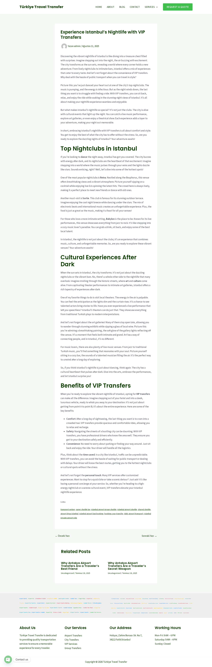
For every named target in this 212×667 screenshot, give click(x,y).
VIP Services (71, 643)
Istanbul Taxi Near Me (121, 608)
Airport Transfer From (24, 612)
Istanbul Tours (73, 598)
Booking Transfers (144, 612)
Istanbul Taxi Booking (173, 603)
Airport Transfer (23, 607)
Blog (122, 7)
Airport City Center (51, 603)
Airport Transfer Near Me (137, 608)
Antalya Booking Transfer (135, 603)
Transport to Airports (136, 612)
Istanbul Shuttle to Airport (153, 612)
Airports (165, 612)
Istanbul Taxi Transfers (178, 608)
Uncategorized (67, 573)
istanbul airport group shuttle (103, 509)
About (110, 7)
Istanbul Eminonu (67, 607)
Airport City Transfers (30, 603)
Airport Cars (89, 598)
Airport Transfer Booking (63, 603)
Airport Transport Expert (158, 608)
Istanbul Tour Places (88, 607)
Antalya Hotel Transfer (130, 598)
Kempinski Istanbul (52, 598)
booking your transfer (113, 513)
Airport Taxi (31, 598)
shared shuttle (144, 509)
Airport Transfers (74, 612)
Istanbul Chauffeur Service (153, 603)
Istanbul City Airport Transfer (183, 603)
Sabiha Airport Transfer (76, 603)
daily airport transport (133, 513)
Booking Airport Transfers (168, 608)
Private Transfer (129, 608)
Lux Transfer (170, 612)
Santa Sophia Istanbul (63, 598)
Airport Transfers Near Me (148, 608)
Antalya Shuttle (138, 598)
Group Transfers (73, 648)
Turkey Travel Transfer (169, 598)
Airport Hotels (41, 603)
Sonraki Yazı (149, 536)
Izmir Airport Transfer (115, 598)
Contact (135, 7)
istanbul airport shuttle (127, 509)
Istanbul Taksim (87, 603)
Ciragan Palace (81, 598)
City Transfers (72, 639)
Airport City (49, 612)
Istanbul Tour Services (95, 612)
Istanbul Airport (33, 607)
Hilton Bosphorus (97, 603)
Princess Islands (57, 612)
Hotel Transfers (144, 603)
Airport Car (161, 612)
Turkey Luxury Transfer (118, 603)
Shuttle (175, 612)
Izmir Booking (161, 598)
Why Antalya (71, 563)
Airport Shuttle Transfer (56, 607)
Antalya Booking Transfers (179, 598)
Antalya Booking (145, 598)
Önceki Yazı (62, 536)
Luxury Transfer (186, 612)
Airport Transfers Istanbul (38, 612)
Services (150, 7)
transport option (68, 509)
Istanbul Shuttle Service (163, 603)
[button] (156, 7)
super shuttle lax (83, 509)
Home (98, 7)
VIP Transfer (180, 612)
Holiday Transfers (128, 612)
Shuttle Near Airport (120, 612)
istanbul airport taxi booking (91, 513)
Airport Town (66, 612)
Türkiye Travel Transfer (41, 6)
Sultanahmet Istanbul (40, 598)
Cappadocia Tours (77, 607)
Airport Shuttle (23, 598)
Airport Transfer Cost (43, 607)
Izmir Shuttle (122, 598)
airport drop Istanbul (69, 513)
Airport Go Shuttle (127, 603)
